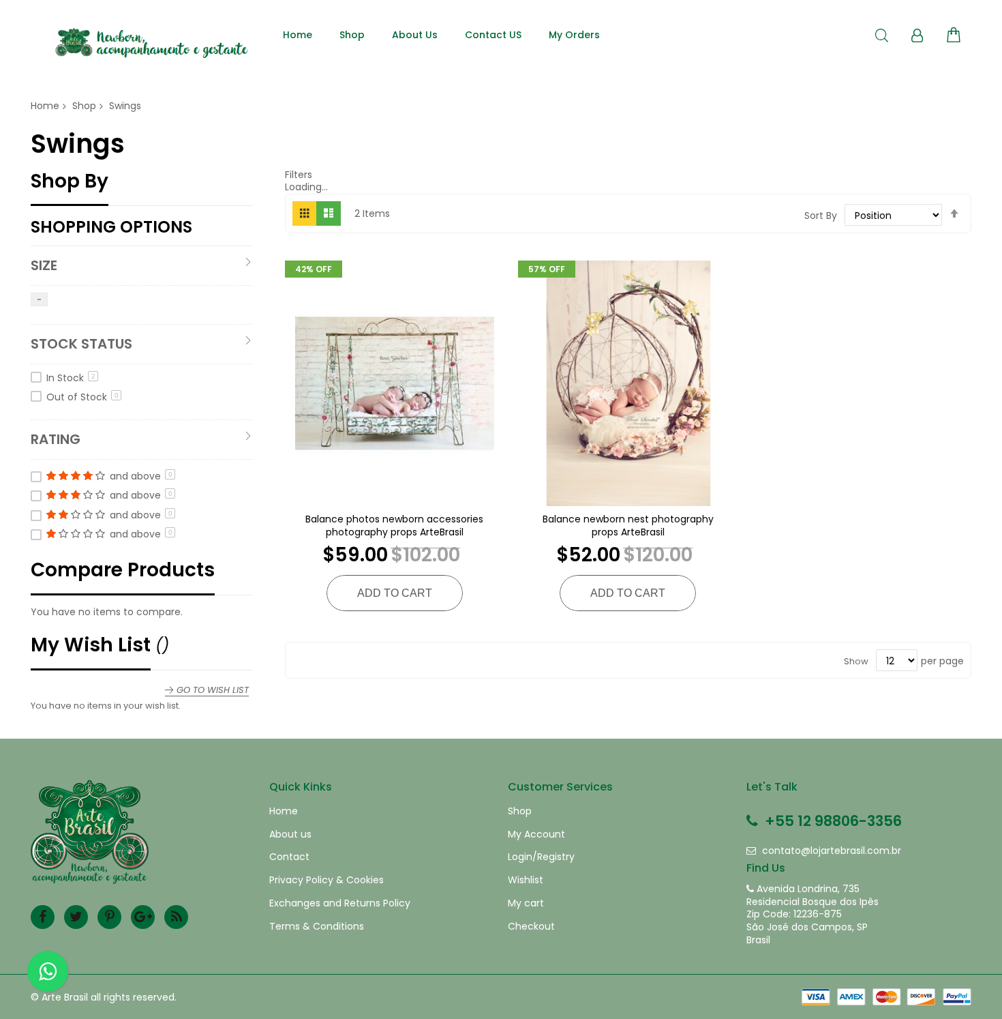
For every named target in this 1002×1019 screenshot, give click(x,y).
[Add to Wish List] (394, 378)
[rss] (176, 917)
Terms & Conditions (316, 926)
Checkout (531, 926)
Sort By (820, 215)
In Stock (70, 378)
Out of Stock (82, 397)
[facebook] (43, 917)
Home (45, 106)
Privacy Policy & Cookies (326, 880)
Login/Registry (541, 857)
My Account (536, 834)
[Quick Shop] (359, 378)
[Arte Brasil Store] (150, 42)
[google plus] (143, 917)
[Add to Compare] (430, 378)
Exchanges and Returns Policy (339, 903)
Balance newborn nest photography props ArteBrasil (628, 525)
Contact (289, 857)
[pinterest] (109, 917)
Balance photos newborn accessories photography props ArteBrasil (394, 525)
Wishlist (525, 880)
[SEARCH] (882, 36)
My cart (526, 903)
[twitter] (76, 917)
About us (290, 834)
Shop (84, 106)
